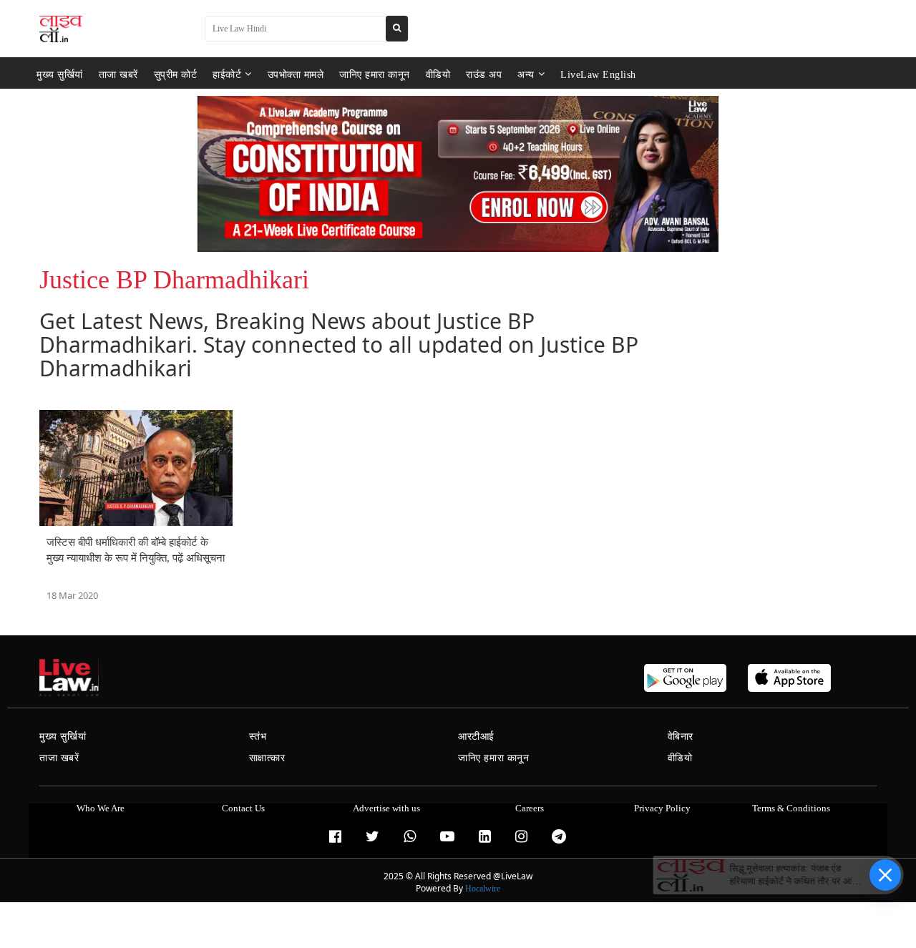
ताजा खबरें (118, 74)
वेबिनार (680, 736)
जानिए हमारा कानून (374, 74)
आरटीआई (476, 736)
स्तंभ (258, 736)
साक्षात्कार (267, 758)
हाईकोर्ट (227, 74)
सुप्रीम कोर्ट (176, 74)
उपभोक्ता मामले (296, 74)
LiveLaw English (598, 74)
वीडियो (438, 74)
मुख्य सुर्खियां (59, 74)
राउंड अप (484, 74)
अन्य (526, 74)
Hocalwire (482, 889)
